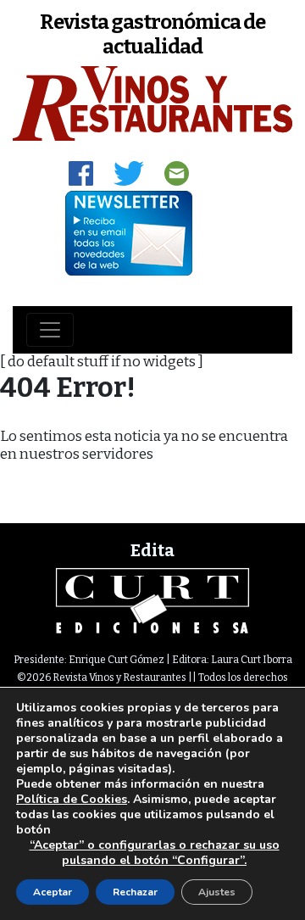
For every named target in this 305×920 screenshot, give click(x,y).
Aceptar (52, 892)
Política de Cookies (71, 799)
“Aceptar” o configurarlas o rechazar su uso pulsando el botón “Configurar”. (155, 853)
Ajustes (217, 892)
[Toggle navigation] (50, 330)
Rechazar (135, 892)
